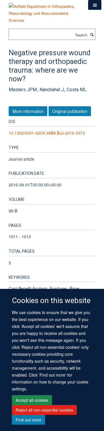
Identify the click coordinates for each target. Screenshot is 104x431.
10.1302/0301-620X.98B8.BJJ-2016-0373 (47, 133)
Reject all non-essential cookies (44, 410)
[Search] (92, 34)
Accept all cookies (32, 400)
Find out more (28, 420)
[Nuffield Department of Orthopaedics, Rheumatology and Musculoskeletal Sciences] (44, 11)
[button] (94, 5)
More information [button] (28, 111)
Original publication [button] (69, 111)
